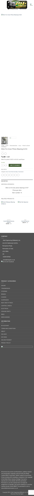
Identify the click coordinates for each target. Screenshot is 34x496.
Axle (19, 145)
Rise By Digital (19, 494)
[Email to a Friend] (10, 175)
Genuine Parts (5, 311)
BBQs (2, 314)
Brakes (3, 294)
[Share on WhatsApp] (2, 175)
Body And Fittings (7, 302)
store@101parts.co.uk (9, 259)
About (3, 331)
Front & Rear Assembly (12, 171)
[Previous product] (5, 154)
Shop (7, 145)
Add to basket (15, 165)
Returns (4, 337)
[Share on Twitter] (8, 175)
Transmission (13, 145)
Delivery (4, 334)
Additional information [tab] (7, 184)
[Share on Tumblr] (18, 175)
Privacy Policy (6, 342)
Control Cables (6, 305)
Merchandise (5, 317)
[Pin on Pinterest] (13, 175)
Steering (4, 291)
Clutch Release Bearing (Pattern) (8, 222)
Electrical (4, 308)
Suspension (5, 300)
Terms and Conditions (8, 328)
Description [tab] (4, 181)
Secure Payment (6, 340)
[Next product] (2, 154)
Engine (3, 285)
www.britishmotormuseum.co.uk (9, 488)
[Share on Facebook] (5, 175)
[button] (2, 5)
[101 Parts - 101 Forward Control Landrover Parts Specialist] (17, 5)
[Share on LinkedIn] (15, 175)
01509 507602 (6, 256)
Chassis (3, 297)
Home (2, 145)
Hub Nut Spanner (25, 221)
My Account (5, 325)
